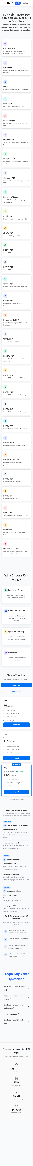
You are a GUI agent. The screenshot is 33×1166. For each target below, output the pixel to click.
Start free (16, 685)
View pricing (16, 691)
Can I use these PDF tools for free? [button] (16, 1021)
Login (18, 3)
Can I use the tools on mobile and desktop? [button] (16, 1006)
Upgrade (16, 758)
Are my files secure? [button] (16, 1014)
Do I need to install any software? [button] (16, 997)
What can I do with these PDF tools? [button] (16, 988)
